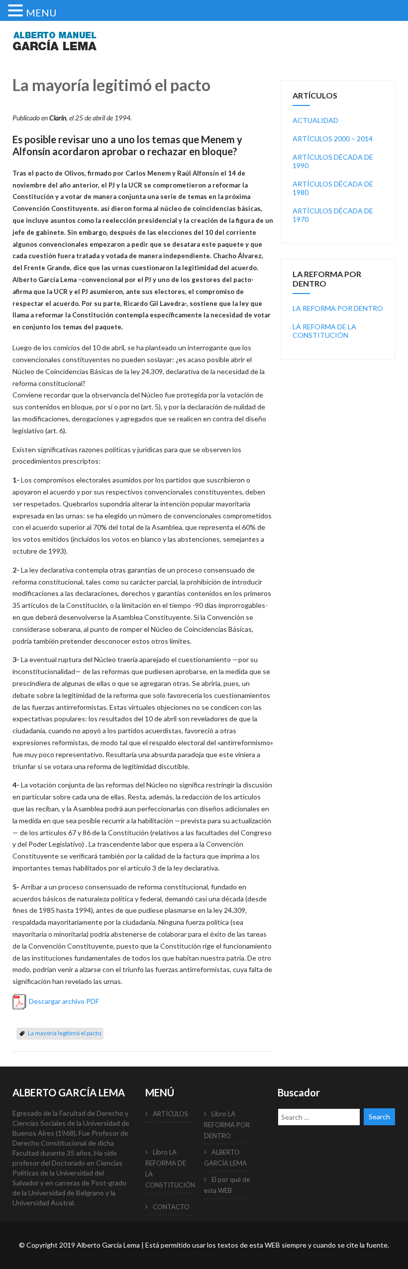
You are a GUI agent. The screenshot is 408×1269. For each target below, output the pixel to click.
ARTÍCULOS (170, 1114)
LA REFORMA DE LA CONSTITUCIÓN (324, 330)
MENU (41, 12)
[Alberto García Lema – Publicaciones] (54, 56)
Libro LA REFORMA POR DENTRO (227, 1125)
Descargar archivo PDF (64, 1000)
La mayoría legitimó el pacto (64, 1033)
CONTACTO (171, 1207)
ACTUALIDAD (315, 120)
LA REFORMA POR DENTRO (338, 308)
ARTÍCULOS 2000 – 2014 (333, 138)
